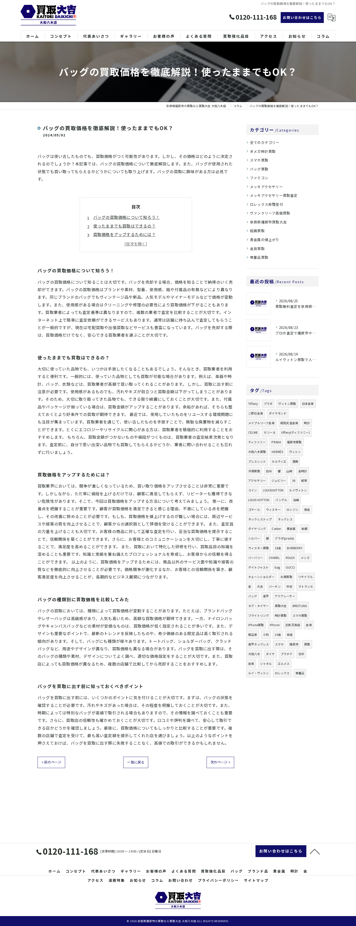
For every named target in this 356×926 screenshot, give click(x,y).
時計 (307, 423)
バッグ (252, 596)
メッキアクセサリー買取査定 (274, 195)
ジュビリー (278, 480)
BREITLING (300, 606)
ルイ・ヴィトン (258, 673)
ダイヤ (270, 654)
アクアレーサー (285, 596)
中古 (289, 586)
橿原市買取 (294, 442)
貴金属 (291, 528)
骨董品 (299, 673)
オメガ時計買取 (263, 151)
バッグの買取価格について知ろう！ (126, 217)
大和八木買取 (257, 452)
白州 (269, 471)
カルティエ (279, 461)
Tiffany (253, 403)
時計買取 (281, 615)
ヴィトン (295, 452)
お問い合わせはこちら (302, 17)
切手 (301, 654)
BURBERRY (294, 548)
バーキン (275, 586)
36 (293, 480)
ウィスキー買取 (258, 548)
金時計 (302, 471)
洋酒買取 (254, 471)
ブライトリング (258, 615)
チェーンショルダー (261, 577)
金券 (309, 625)
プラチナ (287, 654)
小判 (266, 634)
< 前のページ (51, 762)
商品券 (252, 634)
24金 (278, 634)
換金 (307, 509)
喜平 (266, 596)
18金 (278, 548)
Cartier (276, 528)
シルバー (254, 538)
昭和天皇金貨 (289, 423)
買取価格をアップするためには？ (124, 234)
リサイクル (305, 577)
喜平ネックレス (258, 644)
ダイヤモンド (277, 413)
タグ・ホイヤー (258, 606)
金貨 (251, 663)
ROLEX (290, 558)
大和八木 (254, 654)
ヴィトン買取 (287, 403)
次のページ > (220, 762)
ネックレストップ (260, 519)
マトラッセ (305, 586)
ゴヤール (254, 509)
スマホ (279, 644)
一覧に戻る (135, 762)
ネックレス (285, 519)
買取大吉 (281, 606)
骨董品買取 (259, 257)
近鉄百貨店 (292, 625)
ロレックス (282, 673)
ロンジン (292, 509)
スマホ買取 (259, 160)
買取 (307, 644)
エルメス (284, 663)
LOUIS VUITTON (259, 500)
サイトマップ (256, 880)
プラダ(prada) (284, 538)
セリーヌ (270, 432)
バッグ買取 (259, 168)
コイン (252, 490)
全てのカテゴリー (264, 142)
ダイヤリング (257, 528)
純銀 (304, 528)
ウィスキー (273, 509)
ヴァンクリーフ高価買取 (270, 212)
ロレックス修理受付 (266, 204)
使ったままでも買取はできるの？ (124, 226)
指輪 (296, 500)
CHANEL (274, 558)
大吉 (260, 586)
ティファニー (257, 442)
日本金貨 (308, 403)
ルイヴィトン (298, 490)
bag (277, 567)
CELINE (253, 432)
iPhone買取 (256, 625)
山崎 (289, 471)
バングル (281, 500)
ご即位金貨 (255, 413)
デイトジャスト (258, 567)
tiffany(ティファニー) (295, 432)
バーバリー (255, 558)
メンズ (305, 558)
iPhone (274, 625)
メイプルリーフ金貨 (261, 423)
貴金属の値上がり (264, 239)
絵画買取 (257, 230)
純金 (290, 634)
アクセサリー (257, 480)
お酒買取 (286, 577)
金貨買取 (257, 248)
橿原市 (293, 644)
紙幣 (304, 480)
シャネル (266, 663)
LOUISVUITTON (273, 490)
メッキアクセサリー (266, 186)
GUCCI (290, 567)
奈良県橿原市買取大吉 (268, 221)
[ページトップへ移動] (315, 851)
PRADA (276, 442)
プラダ (268, 403)
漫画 (295, 461)
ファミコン (259, 177)
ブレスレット (257, 461)
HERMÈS (277, 452)
